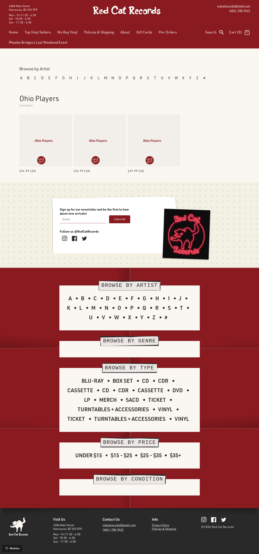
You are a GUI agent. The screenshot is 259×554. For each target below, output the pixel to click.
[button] (217, 33)
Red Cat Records (223, 527)
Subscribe (119, 219)
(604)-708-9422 (239, 10)
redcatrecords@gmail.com (233, 6)
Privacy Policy (160, 525)
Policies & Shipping (164, 529)
